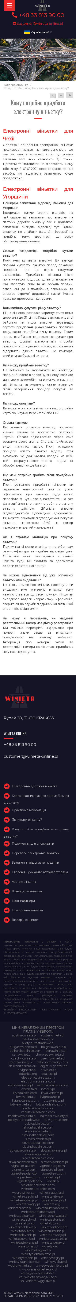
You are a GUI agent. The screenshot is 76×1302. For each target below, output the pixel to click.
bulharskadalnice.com (25, 1051)
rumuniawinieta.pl (38, 1131)
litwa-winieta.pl (52, 1093)
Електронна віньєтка (27, 910)
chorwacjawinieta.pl (49, 1054)
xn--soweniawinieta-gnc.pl (38, 1269)
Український (40, 32)
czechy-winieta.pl (24, 1058)
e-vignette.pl (27, 1070)
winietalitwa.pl (25, 1223)
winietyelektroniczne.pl (38, 1254)
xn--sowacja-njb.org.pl (52, 1265)
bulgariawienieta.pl (23, 1047)
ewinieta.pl (29, 1089)
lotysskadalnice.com (51, 1104)
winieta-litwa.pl (53, 1196)
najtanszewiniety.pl (54, 1116)
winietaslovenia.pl (23, 1235)
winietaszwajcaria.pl (53, 1239)
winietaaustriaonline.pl (52, 1208)
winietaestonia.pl (52, 1219)
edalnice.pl (49, 1074)
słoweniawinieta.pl (54, 1162)
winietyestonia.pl (24, 1258)
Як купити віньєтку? (27, 820)
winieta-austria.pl (51, 1193)
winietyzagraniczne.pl (24, 1262)
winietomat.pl (28, 1246)
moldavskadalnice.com (38, 1112)
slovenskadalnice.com (38, 1143)
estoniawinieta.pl (20, 1085)
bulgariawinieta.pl (53, 1047)
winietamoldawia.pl (23, 1227)
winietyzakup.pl (56, 1262)
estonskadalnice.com (52, 1085)
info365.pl (48, 1089)
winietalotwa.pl (50, 1223)
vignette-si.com (28, 1177)
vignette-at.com (23, 1166)
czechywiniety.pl (20, 1062)
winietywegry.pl (52, 1258)
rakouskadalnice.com (38, 1127)
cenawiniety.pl (56, 1051)
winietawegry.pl (53, 1242)
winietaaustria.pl (19, 1208)
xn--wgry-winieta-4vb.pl (38, 1273)
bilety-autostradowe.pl (38, 1043)
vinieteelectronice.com (38, 1189)
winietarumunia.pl (52, 1231)
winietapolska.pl (22, 1231)
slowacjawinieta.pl (54, 1150)
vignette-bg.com (52, 1166)
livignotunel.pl (50, 1097)
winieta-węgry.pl (28, 1204)
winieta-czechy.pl (25, 1196)
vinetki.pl (53, 1181)
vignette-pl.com (52, 1170)
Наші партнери (23, 901)
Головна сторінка (16, 85)
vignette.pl (52, 1177)
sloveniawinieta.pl (38, 1139)
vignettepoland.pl (29, 1181)
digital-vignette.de (53, 1066)
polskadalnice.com (38, 1124)
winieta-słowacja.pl (24, 1200)
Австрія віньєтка (24, 882)
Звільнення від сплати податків (35, 862)
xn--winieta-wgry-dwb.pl (38, 1281)
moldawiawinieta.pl (22, 1116)
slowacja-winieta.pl (23, 1150)
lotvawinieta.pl (53, 1101)
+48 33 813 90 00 (40, 15)
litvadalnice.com (25, 1093)
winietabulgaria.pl (21, 1216)
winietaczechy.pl (24, 1219)
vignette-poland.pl (24, 1173)
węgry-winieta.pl (20, 1265)
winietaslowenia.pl (21, 1239)
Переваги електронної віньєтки (36, 853)
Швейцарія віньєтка (27, 891)
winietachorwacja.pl (53, 1216)
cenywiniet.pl (21, 1054)
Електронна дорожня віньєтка (34, 786)
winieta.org (52, 1204)
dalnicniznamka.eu (22, 1066)
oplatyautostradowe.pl (24, 1120)
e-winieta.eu (49, 1070)
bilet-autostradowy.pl (38, 1039)
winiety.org (50, 1246)
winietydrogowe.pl (38, 1250)
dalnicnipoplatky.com (52, 1062)
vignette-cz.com (24, 1170)
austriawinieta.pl (52, 1035)
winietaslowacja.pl (53, 1235)
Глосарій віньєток (25, 920)
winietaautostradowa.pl (38, 1212)
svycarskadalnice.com (38, 1158)
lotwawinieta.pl (21, 1104)
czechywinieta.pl (53, 1058)
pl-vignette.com (56, 1120)
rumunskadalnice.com (38, 1135)
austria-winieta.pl (24, 1035)
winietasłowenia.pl (24, 1242)
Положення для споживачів (33, 843)
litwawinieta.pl (26, 1097)
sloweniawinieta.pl (38, 1154)
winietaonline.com (54, 1227)
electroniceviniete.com (38, 1081)
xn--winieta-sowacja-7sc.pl (38, 1277)
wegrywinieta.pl (23, 1193)
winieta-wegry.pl (54, 1200)
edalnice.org (28, 1074)
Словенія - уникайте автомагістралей (40, 872)
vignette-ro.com (54, 1173)
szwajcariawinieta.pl (22, 1162)
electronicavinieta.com (38, 1077)
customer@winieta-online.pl (39, 24)
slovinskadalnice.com (38, 1147)
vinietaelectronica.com (38, 1185)
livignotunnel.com (25, 1101)
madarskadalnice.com (38, 1108)
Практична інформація (29, 810)
